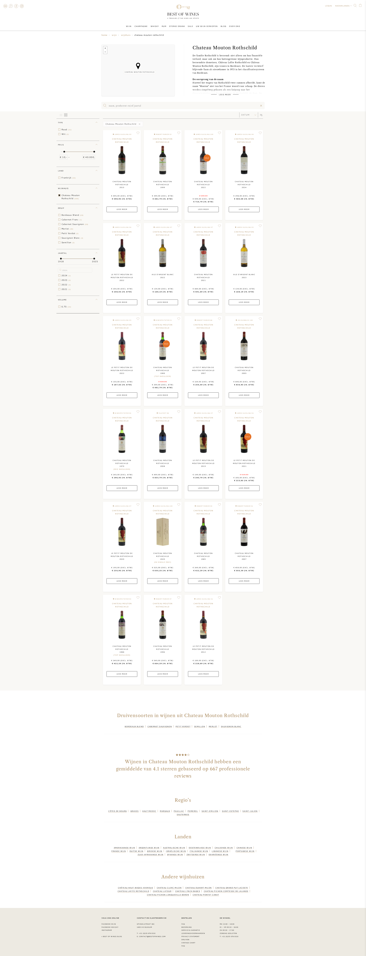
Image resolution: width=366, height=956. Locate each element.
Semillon (68, 242)
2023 (66, 280)
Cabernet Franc (71, 219)
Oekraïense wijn (218, 854)
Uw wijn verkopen (207, 26)
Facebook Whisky (110, 927)
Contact (5, 6)
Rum (164, 26)
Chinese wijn (244, 847)
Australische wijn (174, 847)
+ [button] (105, 48)
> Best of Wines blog (112, 936)
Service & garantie (190, 930)
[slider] (64, 152)
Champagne (141, 26)
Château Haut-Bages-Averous (135, 888)
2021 (66, 289)
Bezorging (186, 927)
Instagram (22, 6)
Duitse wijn (136, 851)
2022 (66, 284)
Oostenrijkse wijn (200, 847)
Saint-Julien (249, 811)
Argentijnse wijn (149, 847)
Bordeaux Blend (72, 215)
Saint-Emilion (210, 811)
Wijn (129, 26)
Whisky (155, 26)
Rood (66, 129)
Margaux (165, 811)
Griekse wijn (154, 851)
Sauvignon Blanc (72, 238)
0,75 (66, 306)
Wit (65, 134)
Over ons (234, 26)
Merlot (67, 228)
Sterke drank (177, 26)
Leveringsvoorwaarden (193, 933)
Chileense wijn (224, 847)
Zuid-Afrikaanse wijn (150, 854)
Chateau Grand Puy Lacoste (231, 888)
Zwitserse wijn (196, 854)
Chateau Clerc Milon (169, 888)
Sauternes (183, 814)
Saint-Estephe (230, 811)
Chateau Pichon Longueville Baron (168, 895)
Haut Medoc (149, 811)
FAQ (11, 6)
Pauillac (179, 811)
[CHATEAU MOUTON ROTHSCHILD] (138, 66)
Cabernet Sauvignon (74, 224)
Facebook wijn (109, 924)
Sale (190, 26)
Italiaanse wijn (199, 851)
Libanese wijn (220, 851)
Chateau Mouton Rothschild (70, 197)
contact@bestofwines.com (152, 936)
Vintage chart (188, 943)
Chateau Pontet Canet (206, 895)
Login (328, 6)
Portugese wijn (245, 851)
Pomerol (193, 811)
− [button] (105, 52)
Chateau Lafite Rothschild (133, 891)
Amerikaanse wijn (124, 847)
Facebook (16, 6)
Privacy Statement (190, 936)
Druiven (185, 940)
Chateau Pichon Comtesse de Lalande (226, 891)
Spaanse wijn (175, 854)
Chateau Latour (162, 891)
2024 (66, 275)
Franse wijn (118, 851)
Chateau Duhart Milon (198, 888)
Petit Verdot (70, 233)
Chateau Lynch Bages (187, 891)
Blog (223, 26)
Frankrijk (68, 177)
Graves (134, 811)
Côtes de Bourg (117, 811)
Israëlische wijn (176, 851)
